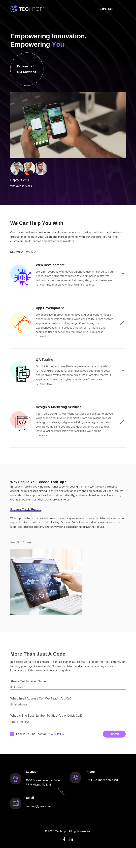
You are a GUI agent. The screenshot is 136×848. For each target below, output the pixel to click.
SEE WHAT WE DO (23, 251)
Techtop (60, 831)
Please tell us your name (28, 681)
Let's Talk (106, 8)
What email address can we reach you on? (40, 698)
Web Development (50, 265)
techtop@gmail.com (38, 806)
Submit (114, 734)
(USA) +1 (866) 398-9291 (102, 780)
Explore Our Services (26, 69)
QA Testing (44, 359)
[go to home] (27, 8)
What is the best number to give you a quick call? (46, 715)
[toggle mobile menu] (123, 9)
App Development (50, 308)
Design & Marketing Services (58, 407)
